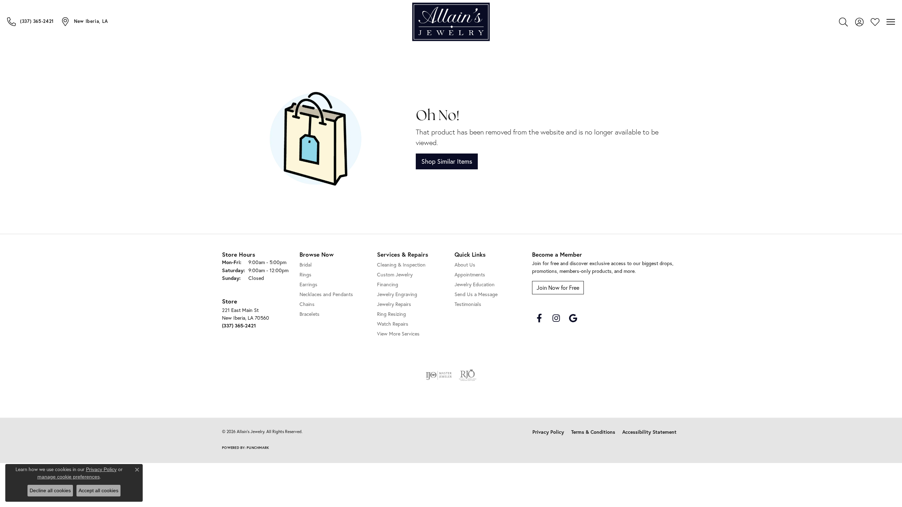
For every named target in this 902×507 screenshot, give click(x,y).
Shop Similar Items (446, 161)
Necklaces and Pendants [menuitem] (326, 294)
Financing (387, 284)
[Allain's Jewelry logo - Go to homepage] (451, 22)
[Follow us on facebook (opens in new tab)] (539, 318)
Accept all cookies (98, 490)
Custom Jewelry (395, 274)
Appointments (470, 274)
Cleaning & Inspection (401, 265)
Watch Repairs (392, 324)
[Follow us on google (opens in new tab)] (573, 318)
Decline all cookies (50, 490)
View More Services (398, 334)
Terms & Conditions (593, 432)
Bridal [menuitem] (305, 265)
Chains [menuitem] (307, 304)
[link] (30, 21)
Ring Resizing (391, 314)
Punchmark (258, 447)
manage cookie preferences (68, 477)
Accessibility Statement (649, 432)
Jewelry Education (475, 284)
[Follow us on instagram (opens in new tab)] (556, 318)
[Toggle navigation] (890, 22)
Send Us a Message (476, 294)
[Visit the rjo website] (467, 375)
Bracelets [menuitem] (309, 314)
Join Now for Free (558, 287)
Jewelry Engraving (397, 294)
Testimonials (468, 304)
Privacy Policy (548, 432)
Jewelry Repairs (394, 304)
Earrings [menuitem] (308, 284)
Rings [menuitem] (305, 274)
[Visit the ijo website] (439, 375)
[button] (843, 22)
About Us (465, 265)
